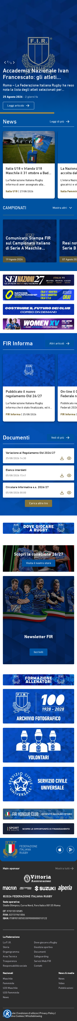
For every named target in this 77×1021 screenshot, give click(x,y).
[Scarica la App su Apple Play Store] (59, 849)
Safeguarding (41, 956)
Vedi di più (57, 437)
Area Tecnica (10, 956)
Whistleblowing (33, 1016)
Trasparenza (10, 961)
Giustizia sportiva (43, 947)
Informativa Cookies (13, 1016)
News (6, 997)
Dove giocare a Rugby (45, 942)
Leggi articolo (15, 105)
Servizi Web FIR (42, 961)
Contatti (38, 965)
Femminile (8, 983)
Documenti (40, 951)
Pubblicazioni (66, 987)
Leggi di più (57, 121)
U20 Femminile (11, 992)
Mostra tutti (62, 868)
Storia (6, 947)
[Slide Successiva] (14, 62)
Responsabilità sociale (15, 965)
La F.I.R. (7, 942)
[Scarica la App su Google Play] (70, 849)
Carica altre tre (38, 503)
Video (61, 983)
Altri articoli (56, 343)
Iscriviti (38, 652)
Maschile (8, 978)
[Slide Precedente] (5, 62)
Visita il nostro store (38, 563)
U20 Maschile (10, 987)
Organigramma (11, 951)
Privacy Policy (47, 1013)
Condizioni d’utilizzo (27, 1013)
